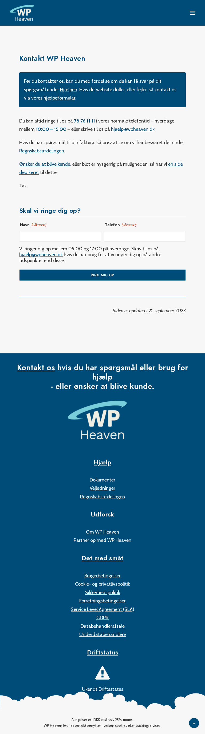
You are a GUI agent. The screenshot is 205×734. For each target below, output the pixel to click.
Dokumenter (102, 480)
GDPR (102, 618)
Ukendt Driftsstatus (102, 689)
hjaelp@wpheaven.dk (133, 129)
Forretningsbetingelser (102, 601)
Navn (33, 224)
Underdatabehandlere (102, 634)
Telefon (120, 224)
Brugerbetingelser (102, 576)
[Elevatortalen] (102, 420)
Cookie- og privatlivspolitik (102, 584)
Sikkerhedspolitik (102, 592)
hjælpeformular (59, 98)
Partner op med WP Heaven (102, 540)
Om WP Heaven (102, 532)
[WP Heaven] (22, 13)
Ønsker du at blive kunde (44, 164)
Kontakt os (36, 367)
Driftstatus (102, 652)
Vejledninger (102, 488)
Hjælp (102, 462)
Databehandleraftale (103, 626)
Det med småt (102, 558)
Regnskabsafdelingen (41, 151)
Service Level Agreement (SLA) (102, 609)
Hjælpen (68, 90)
